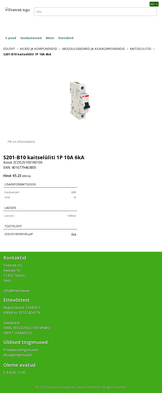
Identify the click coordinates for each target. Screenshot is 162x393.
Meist (50, 38)
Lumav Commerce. (88, 387)
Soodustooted (31, 38)
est (152, 4)
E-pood (10, 38)
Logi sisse (147, 24)
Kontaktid (65, 38)
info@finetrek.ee (16, 290)
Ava (73, 234)
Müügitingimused (17, 354)
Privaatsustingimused (20, 349)
